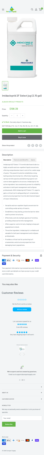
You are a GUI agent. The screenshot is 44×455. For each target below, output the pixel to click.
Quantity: (5, 115)
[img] (22, 324)
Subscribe (8, 424)
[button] (20, 354)
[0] (40, 9)
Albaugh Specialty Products (12, 102)
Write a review (22, 309)
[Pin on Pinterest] (32, 145)
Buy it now (22, 137)
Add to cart (22, 131)
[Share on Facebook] (28, 145)
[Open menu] (3, 9)
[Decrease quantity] (12, 115)
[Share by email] (40, 145)
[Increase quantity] (22, 115)
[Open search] (32, 9)
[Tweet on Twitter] (36, 145)
